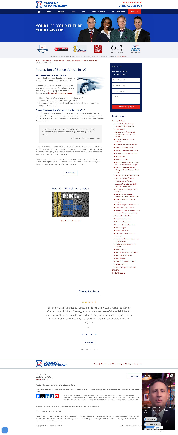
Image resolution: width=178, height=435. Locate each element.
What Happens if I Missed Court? (126, 252)
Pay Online (134, 376)
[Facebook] (38, 396)
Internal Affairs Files (122, 231)
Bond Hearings (120, 258)
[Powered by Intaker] (162, 431)
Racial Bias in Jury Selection (124, 208)
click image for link (122, 56)
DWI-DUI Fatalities (118, 12)
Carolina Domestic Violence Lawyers (125, 201)
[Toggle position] (168, 375)
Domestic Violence (98, 12)
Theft (83, 12)
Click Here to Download (70, 221)
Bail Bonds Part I (121, 264)
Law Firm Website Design (130, 426)
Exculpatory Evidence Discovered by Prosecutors (127, 240)
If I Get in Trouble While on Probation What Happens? (124, 125)
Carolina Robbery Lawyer (124, 148)
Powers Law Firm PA (56, 426)
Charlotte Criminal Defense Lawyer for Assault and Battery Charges (127, 163)
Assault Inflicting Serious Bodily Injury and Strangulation (126, 185)
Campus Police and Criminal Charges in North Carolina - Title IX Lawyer (127, 170)
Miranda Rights (120, 228)
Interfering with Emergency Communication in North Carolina (127, 195)
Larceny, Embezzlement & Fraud (126, 151)
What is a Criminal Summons (125, 225)
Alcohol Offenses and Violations (126, 154)
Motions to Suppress (122, 222)
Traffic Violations (118, 273)
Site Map (128, 364)
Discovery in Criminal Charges (125, 261)
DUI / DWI (115, 270)
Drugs (73, 12)
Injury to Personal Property (124, 178)
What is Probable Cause (123, 216)
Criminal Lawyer (121, 249)
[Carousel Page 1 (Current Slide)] (82, 334)
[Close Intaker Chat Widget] (171, 375)
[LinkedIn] (47, 396)
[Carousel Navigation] (89, 334)
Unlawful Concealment (123, 219)
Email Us (134, 12)
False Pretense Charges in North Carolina (126, 190)
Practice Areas (119, 116)
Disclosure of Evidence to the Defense (125, 245)
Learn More (70, 172)
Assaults (61, 12)
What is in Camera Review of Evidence (125, 235)
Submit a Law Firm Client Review (89, 349)
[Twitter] (42, 396)
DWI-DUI (49, 12)
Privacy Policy (117, 364)
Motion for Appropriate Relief (125, 267)
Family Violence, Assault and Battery (125, 140)
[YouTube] (57, 396)
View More (89, 342)
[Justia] (52, 396)
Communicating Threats (123, 181)
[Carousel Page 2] (86, 334)
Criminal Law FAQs (121, 159)
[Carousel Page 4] (96, 334)
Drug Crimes (119, 129)
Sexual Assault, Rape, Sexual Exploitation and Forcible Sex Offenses (125, 134)
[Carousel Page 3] (91, 334)
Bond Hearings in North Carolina (126, 205)
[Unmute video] (145, 375)
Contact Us (117, 66)
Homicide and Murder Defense (126, 145)
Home (96, 364)
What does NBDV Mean (123, 255)
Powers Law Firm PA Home (51, 4)
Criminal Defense (118, 121)
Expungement (120, 157)
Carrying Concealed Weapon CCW (127, 175)
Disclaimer (105, 364)
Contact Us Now (126, 107)
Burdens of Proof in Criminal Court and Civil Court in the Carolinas (127, 212)
